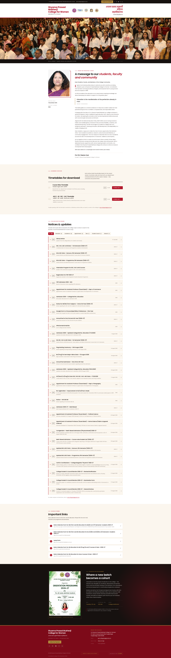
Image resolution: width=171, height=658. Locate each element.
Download (118, 188)
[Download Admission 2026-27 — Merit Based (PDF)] (121, 408)
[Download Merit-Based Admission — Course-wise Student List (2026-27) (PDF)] (121, 441)
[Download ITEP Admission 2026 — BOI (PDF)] (121, 283)
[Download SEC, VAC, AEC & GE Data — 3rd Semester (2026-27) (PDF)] (121, 247)
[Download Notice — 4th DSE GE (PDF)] (121, 401)
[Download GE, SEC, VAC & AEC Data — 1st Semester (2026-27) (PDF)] (121, 341)
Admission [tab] (58, 233)
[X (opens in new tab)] (120, 1)
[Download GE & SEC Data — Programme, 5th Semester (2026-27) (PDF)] (121, 261)
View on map (101, 641)
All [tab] (50, 233)
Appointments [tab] (79, 233)
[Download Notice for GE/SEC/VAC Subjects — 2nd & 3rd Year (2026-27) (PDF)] (121, 305)
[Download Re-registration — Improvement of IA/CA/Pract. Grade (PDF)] (121, 392)
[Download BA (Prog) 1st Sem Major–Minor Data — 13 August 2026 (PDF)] (121, 356)
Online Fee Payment (107, 1)
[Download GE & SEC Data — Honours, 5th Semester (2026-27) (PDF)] (121, 254)
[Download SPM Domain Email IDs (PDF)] (121, 326)
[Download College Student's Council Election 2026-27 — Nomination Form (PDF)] (121, 482)
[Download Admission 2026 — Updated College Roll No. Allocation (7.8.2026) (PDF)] (121, 334)
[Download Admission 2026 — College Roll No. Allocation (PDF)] (121, 298)
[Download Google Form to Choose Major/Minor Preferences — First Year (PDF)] (121, 312)
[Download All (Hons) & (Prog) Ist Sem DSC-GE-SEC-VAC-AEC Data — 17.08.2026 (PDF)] (121, 377)
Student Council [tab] (96, 233)
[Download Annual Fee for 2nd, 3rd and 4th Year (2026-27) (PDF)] (121, 319)
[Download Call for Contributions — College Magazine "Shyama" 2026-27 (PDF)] (121, 464)
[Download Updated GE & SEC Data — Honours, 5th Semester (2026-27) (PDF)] (121, 449)
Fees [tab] (87, 233)
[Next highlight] (169, 39)
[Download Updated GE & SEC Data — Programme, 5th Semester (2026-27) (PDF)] (121, 456)
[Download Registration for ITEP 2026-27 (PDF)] (121, 276)
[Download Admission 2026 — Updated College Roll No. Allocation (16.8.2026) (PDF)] (121, 370)
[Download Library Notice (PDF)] (121, 240)
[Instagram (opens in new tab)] (116, 1)
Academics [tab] (68, 233)
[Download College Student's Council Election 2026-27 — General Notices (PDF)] (121, 491)
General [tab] (106, 233)
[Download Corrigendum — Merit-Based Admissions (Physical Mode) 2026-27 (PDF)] (121, 432)
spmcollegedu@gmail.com (82, 1)
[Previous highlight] (1, 39)
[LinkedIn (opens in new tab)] (122, 1)
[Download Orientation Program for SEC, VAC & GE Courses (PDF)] (121, 269)
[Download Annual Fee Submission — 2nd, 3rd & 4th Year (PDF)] (121, 363)
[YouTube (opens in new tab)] (118, 1)
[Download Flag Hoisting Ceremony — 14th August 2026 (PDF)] (121, 348)
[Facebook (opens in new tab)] (114, 1)
